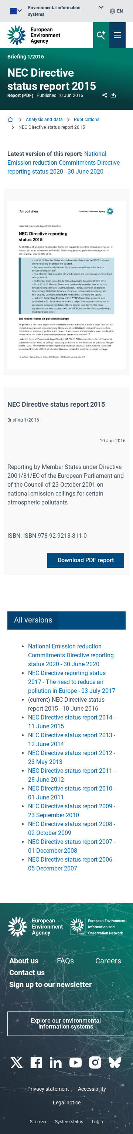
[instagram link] (95, 1062)
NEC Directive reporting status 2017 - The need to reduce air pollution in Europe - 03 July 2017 (71, 682)
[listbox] (65, 11)
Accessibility (92, 1089)
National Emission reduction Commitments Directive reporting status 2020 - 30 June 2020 (63, 162)
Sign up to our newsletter (50, 984)
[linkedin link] (56, 1062)
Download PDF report (86, 560)
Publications (86, 119)
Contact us (27, 972)
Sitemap (38, 1121)
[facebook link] (36, 1062)
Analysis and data (44, 119)
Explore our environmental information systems (66, 1023)
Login (97, 1121)
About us (23, 960)
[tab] (32, 620)
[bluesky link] (115, 1062)
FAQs (65, 960)
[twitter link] (17, 1062)
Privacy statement (48, 1089)
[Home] (11, 120)
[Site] (44, 35)
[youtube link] (76, 1062)
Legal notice (67, 1103)
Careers (108, 960)
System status (69, 1121)
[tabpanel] (66, 757)
